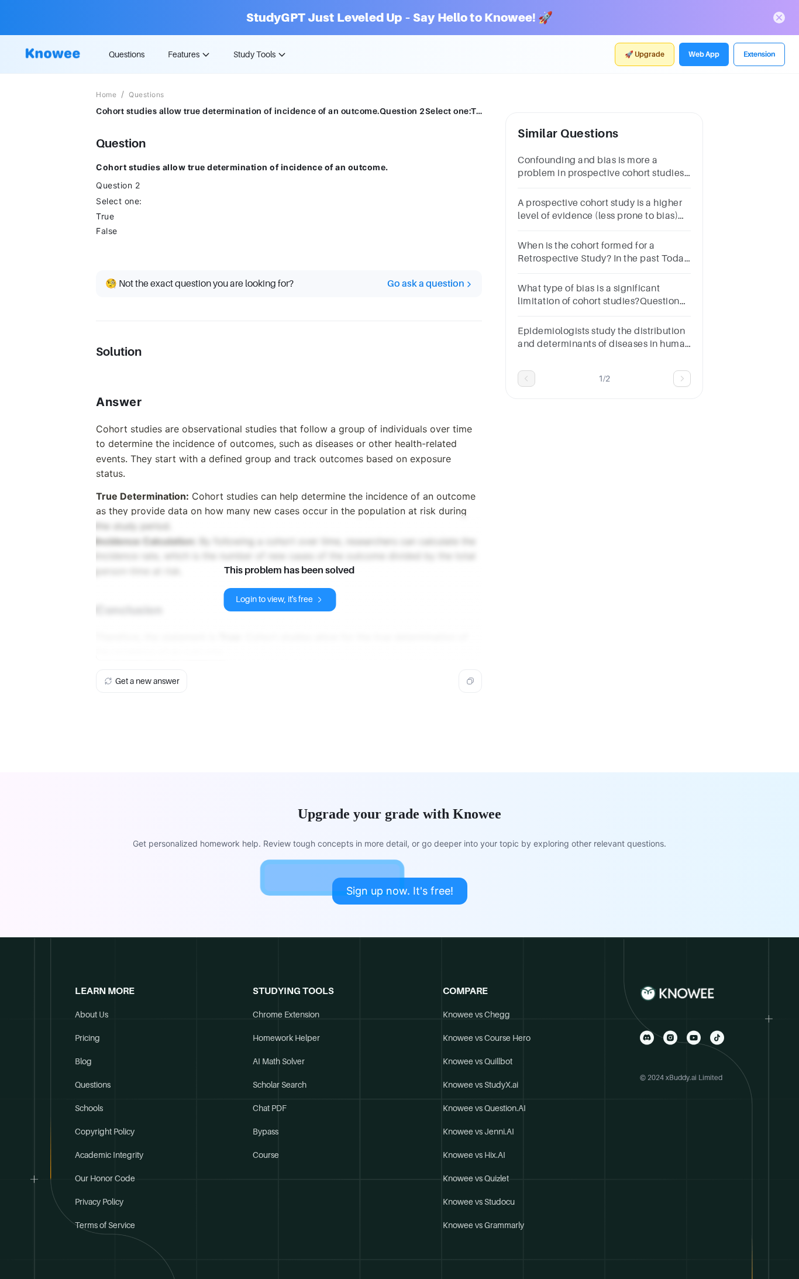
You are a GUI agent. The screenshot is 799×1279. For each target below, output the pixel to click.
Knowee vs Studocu (479, 1201)
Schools (89, 1108)
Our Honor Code (105, 1178)
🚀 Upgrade (644, 54)
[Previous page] (526, 378)
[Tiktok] (717, 1037)
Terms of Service (105, 1225)
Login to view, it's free (274, 599)
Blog (83, 1061)
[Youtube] (694, 1037)
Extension (759, 54)
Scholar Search (279, 1084)
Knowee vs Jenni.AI (478, 1131)
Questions (126, 54)
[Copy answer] (470, 681)
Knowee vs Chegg (476, 1014)
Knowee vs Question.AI (484, 1108)
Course (266, 1155)
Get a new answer (147, 681)
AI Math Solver (279, 1061)
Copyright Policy (105, 1131)
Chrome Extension (286, 1014)
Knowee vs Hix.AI (474, 1155)
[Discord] (647, 1037)
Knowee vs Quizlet (476, 1178)
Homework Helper (286, 1038)
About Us (91, 1014)
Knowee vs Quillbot (477, 1061)
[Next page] (682, 378)
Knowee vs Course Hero (487, 1038)
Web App (703, 54)
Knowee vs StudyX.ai (480, 1084)
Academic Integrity (109, 1155)
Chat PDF (270, 1108)
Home (106, 95)
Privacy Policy (99, 1201)
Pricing (87, 1038)
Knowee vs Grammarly (483, 1225)
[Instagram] (670, 1037)
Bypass (265, 1131)
